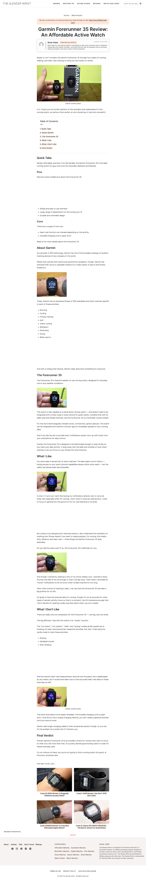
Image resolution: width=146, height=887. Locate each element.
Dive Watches (89, 851)
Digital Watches (77, 851)
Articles (66, 15)
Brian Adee (53, 42)
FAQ (20, 844)
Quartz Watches (73, 855)
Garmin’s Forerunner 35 (53, 741)
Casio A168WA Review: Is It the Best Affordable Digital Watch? (54, 827)
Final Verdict (47, 148)
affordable (47, 163)
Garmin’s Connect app (65, 427)
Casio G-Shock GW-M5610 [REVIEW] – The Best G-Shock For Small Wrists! (91, 827)
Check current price (73, 103)
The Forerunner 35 (50, 136)
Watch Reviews (72, 858)
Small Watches (86, 855)
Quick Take (46, 129)
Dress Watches (60, 855)
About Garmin (48, 133)
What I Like (46, 140)
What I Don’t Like (49, 144)
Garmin (67, 253)
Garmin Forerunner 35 (70, 58)
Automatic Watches (78, 848)
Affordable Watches (62, 848)
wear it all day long (77, 580)
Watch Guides (60, 858)
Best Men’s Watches (62, 851)
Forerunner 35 (47, 380)
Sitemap (39, 844)
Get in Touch (29, 844)
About (6, 844)
